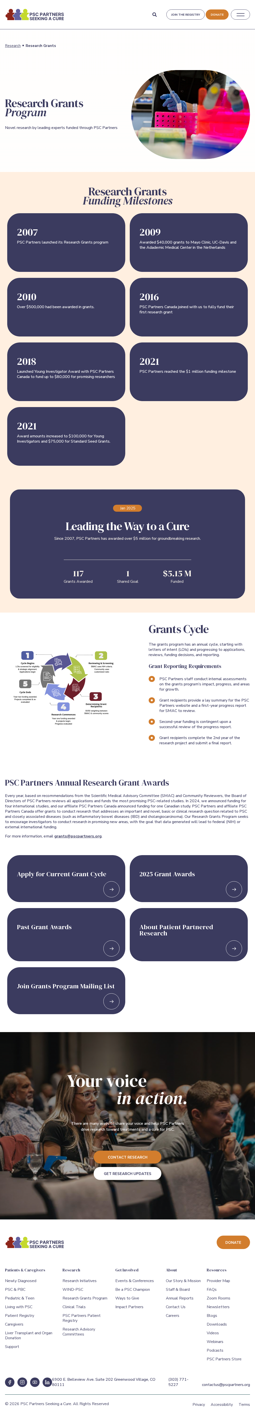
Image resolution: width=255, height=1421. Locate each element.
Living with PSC (18, 1307)
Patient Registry (19, 1315)
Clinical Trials (74, 1307)
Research (13, 45)
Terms (244, 1404)
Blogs (212, 1315)
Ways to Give (127, 1298)
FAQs (212, 1289)
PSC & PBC (15, 1289)
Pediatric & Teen (19, 1298)
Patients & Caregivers (25, 1270)
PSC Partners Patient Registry (82, 1318)
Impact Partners (129, 1307)
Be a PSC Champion (132, 1289)
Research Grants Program (85, 1298)
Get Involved (126, 1270)
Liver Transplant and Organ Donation (28, 1335)
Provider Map (218, 1281)
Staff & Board (178, 1289)
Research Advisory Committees (79, 1332)
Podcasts (215, 1350)
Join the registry (185, 15)
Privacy (198, 1404)
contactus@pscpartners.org (226, 1384)
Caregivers (14, 1324)
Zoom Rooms (218, 1298)
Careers (172, 1315)
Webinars (215, 1341)
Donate (217, 15)
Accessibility (222, 1404)
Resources (217, 1270)
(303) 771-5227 (178, 1382)
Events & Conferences (134, 1281)
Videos (213, 1333)
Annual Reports (179, 1298)
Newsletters (218, 1307)
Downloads (217, 1324)
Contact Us (176, 1307)
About (171, 1270)
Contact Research (127, 1157)
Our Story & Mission (183, 1281)
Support (12, 1346)
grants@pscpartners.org (78, 836)
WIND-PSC (73, 1289)
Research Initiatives (80, 1281)
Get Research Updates (127, 1173)
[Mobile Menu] (241, 14)
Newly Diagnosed (20, 1281)
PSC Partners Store (224, 1359)
